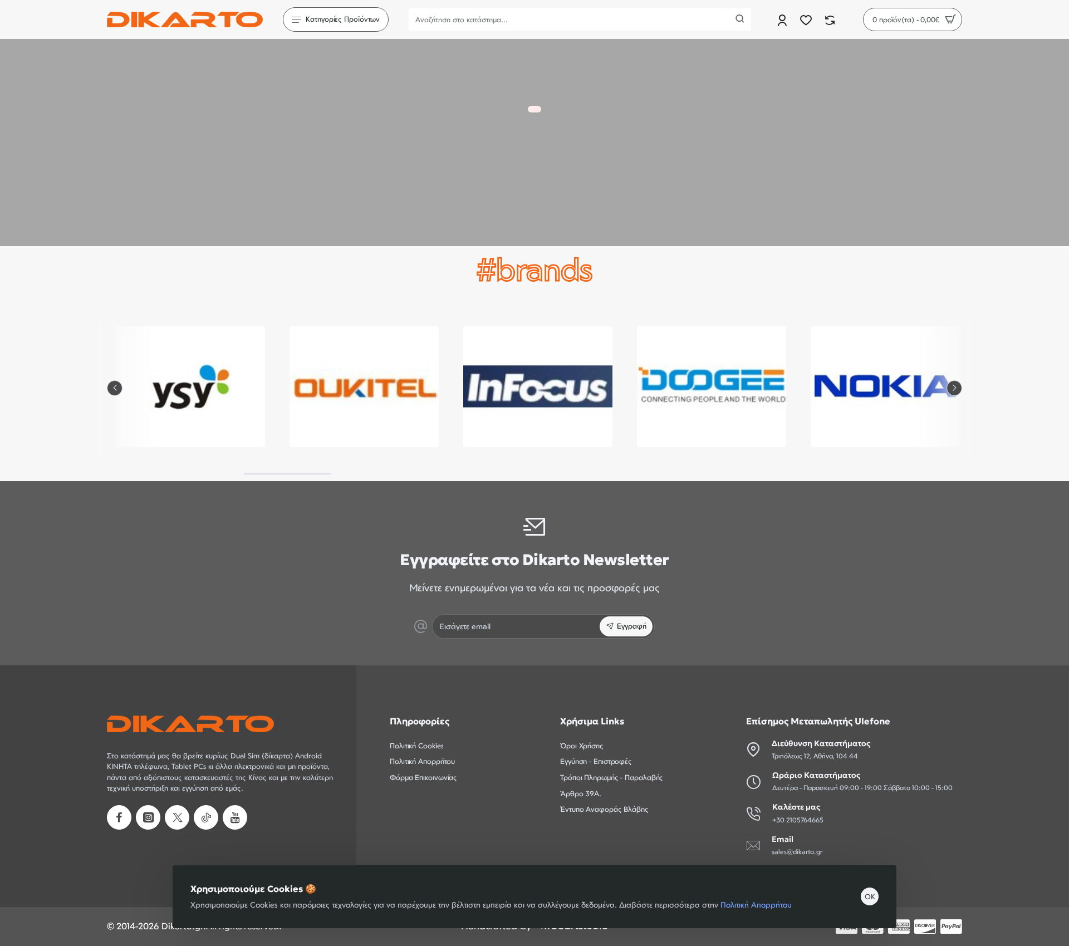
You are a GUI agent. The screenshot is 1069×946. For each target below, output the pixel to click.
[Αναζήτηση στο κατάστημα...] (740, 19)
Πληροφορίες (419, 721)
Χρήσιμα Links (592, 721)
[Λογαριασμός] (783, 19)
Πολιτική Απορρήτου (756, 904)
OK (870, 896)
